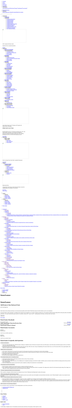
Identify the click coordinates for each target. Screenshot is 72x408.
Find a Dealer (5, 190)
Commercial (5, 209)
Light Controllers (22, 237)
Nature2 (21, 8)
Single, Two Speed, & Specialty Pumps (21, 226)
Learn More (4, 136)
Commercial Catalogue (33, 273)
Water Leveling (7, 97)
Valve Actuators (23, 241)
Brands (4, 278)
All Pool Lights (31, 237)
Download (69, 324)
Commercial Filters (32, 214)
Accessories (15, 260)
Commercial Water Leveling (11, 215)
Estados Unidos (7, 196)
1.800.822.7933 (5, 388)
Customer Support (8, 164)
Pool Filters (7, 61)
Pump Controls (30, 226)
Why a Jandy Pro (14, 267)
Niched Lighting (16, 237)
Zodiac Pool (17, 8)
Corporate (4, 1)
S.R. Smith (5, 4)
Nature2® (34, 281)
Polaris (4, 3)
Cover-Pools (25, 8)
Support (4, 268)
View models (2, 317)
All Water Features (20, 249)
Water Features (7, 91)
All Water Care (9, 256)
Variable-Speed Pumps (10, 226)
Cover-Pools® (39, 281)
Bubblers (15, 249)
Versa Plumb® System (21, 260)
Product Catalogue (26, 273)
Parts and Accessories (8, 104)
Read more (2, 315)
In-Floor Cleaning (8, 86)
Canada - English (7, 197)
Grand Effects (9, 8)
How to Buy (4, 137)
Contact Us (6, 274)
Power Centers (25, 222)
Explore (4, 47)
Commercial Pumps (25, 214)
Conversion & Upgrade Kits (18, 222)
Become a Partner (9, 12)
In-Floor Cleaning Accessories (20, 245)
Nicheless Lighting (10, 237)
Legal (3, 404)
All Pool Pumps (35, 226)
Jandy (4, 2)
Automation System (10, 222)
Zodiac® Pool (26, 281)
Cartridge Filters (9, 230)
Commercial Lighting (64, 214)
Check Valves (13, 241)
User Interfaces (30, 222)
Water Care (7, 100)
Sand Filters (14, 230)
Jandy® (19, 281)
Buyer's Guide (7, 139)
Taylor (13, 8)
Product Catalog (5, 399)
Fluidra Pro (4, 12)
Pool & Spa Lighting (8, 73)
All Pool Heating (16, 233)
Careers (4, 398)
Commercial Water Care (57, 214)
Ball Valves (9, 241)
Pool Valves (7, 79)
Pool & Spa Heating (8, 68)
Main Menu (7, 210)
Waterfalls (8, 249)
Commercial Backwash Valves (47, 214)
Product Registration (6, 10)
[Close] (0, 197)
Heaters (8, 233)
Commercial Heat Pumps (11, 214)
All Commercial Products (29, 215)
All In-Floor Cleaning (29, 245)
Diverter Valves (18, 241)
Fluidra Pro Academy (19, 12)
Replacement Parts (10, 260)
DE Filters (18, 230)
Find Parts (4, 189)
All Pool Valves (29, 241)
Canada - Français (8, 198)
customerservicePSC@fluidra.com (8, 387)
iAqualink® (31, 281)
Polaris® (22, 281)
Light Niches (27, 237)
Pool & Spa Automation (9, 49)
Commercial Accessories (20, 215)
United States (7, 195)
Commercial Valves (39, 214)
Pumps (4, 291)
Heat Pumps (11, 233)
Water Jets (12, 249)
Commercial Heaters (18, 214)
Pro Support (14, 12)
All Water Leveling (10, 252)
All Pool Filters (28, 230)
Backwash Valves (23, 230)
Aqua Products (5, 8)
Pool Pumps (7, 55)
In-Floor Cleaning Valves (11, 245)
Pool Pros (4, 11)
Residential (4, 48)
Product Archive (5, 290)
